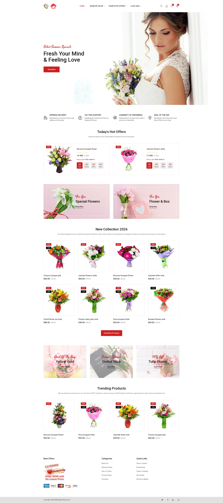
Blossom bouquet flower (87, 149)
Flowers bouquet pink (52, 275)
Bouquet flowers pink (156, 319)
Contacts (105, 479)
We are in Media (142, 479)
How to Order (107, 471)
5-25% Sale (135, 6)
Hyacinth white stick (156, 275)
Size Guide (140, 475)
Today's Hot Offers (117, 6)
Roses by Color (96, 6)
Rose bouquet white (121, 319)
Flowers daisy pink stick (88, 319)
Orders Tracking (142, 471)
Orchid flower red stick (53, 319)
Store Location (141, 463)
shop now (51, 69)
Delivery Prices (107, 467)
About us (105, 463)
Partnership (140, 467)
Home (82, 6)
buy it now (65, 367)
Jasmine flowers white (155, 149)
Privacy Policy (107, 475)
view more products (111, 333)
